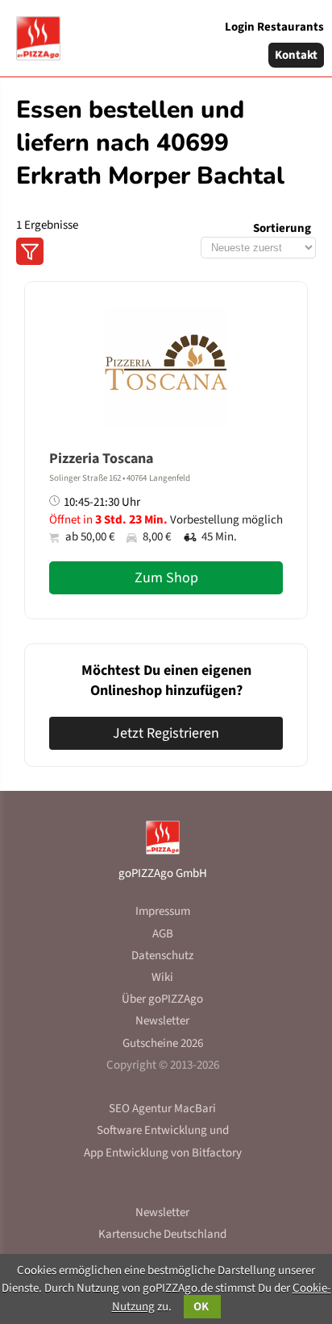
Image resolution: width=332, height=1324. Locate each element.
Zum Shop (166, 578)
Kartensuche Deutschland (162, 1234)
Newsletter (162, 1020)
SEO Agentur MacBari (162, 1108)
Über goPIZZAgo (162, 999)
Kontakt (296, 55)
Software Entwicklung (152, 1130)
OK (202, 1306)
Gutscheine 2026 (162, 1043)
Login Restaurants (274, 27)
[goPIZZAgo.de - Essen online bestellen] (32, 32)
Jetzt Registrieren (166, 733)
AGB (162, 933)
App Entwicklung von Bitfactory (163, 1152)
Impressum (162, 911)
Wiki (162, 977)
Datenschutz (162, 955)
